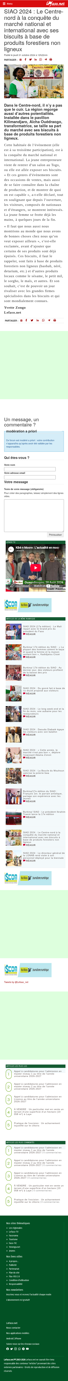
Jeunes (12, 1250)
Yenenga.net (14, 1247)
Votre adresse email (14, 472)
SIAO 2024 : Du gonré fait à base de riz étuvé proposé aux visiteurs (44, 689)
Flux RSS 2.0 (14, 1276)
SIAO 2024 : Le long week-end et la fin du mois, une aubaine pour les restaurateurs (43, 711)
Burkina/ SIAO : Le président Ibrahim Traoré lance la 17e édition (44, 813)
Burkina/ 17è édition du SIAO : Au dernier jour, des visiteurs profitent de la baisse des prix (43, 670)
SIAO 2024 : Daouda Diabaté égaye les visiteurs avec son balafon (43, 730)
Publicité (13, 1265)
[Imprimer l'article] (50, 59)
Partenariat (14, 1269)
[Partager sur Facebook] (25, 59)
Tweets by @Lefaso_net (16, 982)
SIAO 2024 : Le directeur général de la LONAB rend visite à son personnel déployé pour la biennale (44, 855)
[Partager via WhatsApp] (40, 59)
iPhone (18, 1338)
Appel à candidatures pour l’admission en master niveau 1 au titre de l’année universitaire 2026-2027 (38, 1073)
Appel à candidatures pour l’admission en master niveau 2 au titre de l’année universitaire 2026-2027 (38, 1086)
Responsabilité (15, 1284)
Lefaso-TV (13, 1231)
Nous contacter (13, 1327)
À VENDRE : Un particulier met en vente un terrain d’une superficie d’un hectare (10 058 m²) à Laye (39, 1111)
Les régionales (15, 1228)
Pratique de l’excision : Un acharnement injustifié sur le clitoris (37, 1124)
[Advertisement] (34, 365)
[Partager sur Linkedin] (35, 59)
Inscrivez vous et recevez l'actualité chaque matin (28, 1294)
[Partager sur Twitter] (30, 59)
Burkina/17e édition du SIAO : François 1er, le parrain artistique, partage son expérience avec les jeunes (42, 795)
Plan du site (14, 1272)
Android (9, 1338)
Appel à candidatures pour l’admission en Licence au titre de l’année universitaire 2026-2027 (38, 1099)
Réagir (30, 634)
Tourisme (13, 1239)
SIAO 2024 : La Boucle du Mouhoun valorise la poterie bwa (43, 771)
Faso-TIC (13, 1243)
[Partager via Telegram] (45, 59)
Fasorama (13, 1235)
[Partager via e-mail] (20, 59)
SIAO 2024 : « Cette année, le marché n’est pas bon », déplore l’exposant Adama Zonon (41, 752)
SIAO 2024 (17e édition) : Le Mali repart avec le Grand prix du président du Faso (42, 629)
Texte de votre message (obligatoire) (24, 489)
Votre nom (9, 464)
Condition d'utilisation (19, 1280)
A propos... (14, 1261)
